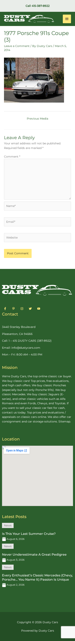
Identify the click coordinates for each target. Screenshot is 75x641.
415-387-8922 (41, 5)
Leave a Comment (17, 46)
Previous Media (37, 118)
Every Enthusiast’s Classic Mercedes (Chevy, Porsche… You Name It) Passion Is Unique (37, 577)
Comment (12, 156)
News (8, 525)
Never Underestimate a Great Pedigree (34, 554)
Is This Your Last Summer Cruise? (29, 534)
